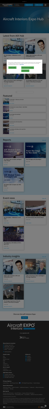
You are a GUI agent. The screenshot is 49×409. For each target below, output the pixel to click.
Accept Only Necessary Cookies (27, 67)
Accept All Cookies (25, 70)
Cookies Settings (12, 67)
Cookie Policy (21, 64)
